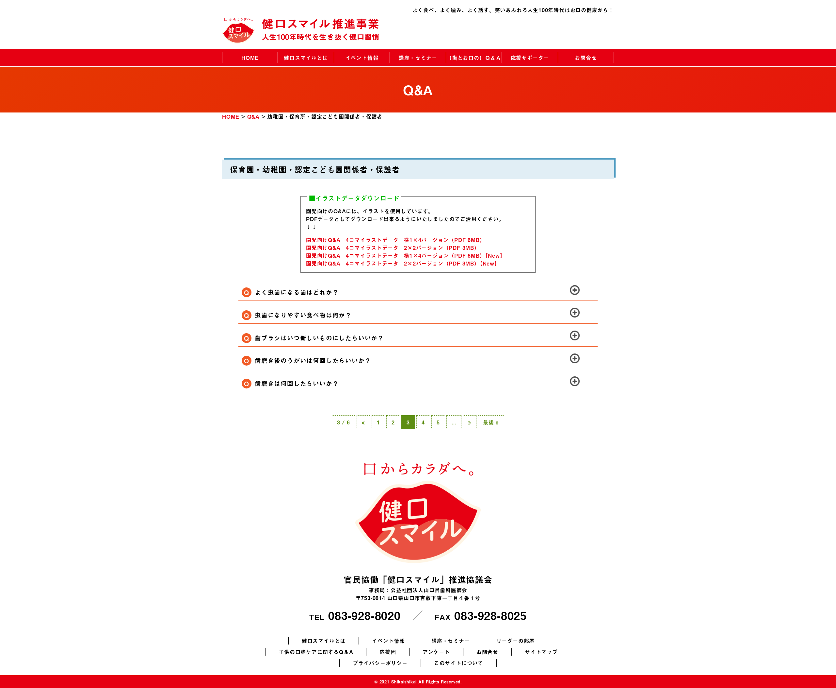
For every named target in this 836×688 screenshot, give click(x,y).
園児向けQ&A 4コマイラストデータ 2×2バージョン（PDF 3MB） (393, 247)
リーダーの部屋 (515, 641)
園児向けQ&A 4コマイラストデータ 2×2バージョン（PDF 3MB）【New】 (403, 263)
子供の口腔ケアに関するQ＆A (316, 652)
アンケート (436, 652)
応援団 (387, 652)
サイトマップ (541, 652)
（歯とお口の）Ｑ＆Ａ (473, 57)
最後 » (491, 422)
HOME (250, 57)
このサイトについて (458, 663)
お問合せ (586, 57)
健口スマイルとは (306, 57)
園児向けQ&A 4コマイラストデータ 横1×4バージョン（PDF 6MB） (395, 240)
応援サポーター (530, 57)
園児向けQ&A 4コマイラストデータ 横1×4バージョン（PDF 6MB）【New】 (406, 255)
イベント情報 (362, 57)
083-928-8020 (364, 615)
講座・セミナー (418, 57)
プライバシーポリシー (380, 663)
